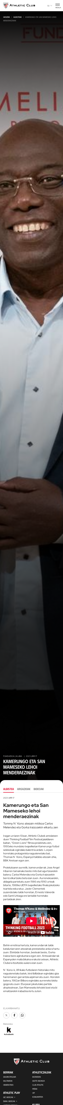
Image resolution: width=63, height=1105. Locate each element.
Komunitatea (37, 1097)
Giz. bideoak (8, 1097)
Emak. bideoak (9, 1101)
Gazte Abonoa (38, 1081)
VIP (33, 1093)
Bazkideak (36, 1077)
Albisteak (17, 17)
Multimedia (7, 1081)
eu (48, 5)
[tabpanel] (31, 916)
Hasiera (6, 17)
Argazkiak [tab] (23, 789)
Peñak (34, 1089)
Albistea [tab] (8, 789)
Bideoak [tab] (39, 789)
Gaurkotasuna (9, 1077)
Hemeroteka (8, 1085)
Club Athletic (37, 1085)
